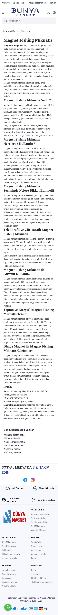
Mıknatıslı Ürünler (38, 530)
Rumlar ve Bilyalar (10, 558)
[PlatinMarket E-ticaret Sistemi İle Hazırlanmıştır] (18, 608)
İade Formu (36, 550)
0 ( (32, 578)
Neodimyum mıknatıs (14, 445)
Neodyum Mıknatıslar (40, 514)
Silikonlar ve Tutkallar (11, 554)
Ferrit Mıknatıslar (38, 518)
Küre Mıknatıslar (9, 542)
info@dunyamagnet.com (42, 582)
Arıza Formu (36, 546)
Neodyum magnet (12, 449)
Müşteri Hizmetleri (39, 554)
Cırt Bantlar (7, 550)
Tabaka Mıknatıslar (39, 522)
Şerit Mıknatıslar (38, 526)
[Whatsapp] (7, 607)
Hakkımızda (36, 574)
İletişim (34, 558)
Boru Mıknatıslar (9, 546)
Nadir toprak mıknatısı (14, 442)
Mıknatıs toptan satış (14, 435)
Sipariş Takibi (36, 542)
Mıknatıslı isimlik (12, 438)
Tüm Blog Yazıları (12, 452)
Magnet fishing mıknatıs (14, 105)
